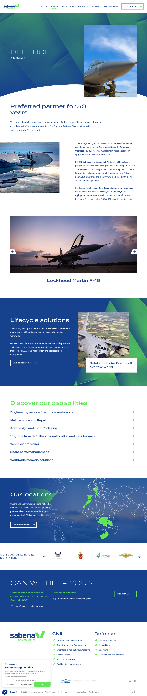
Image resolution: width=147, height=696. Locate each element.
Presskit (13, 692)
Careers (95, 6)
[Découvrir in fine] (134, 691)
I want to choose (26, 684)
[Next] (135, 251)
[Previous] (12, 251)
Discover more (21, 524)
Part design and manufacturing (33, 428)
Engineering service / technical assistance (41, 412)
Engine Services (64, 654)
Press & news (111, 6)
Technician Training (24, 444)
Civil (63, 6)
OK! (42, 684)
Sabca (86, 162)
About (72, 6)
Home (44, 6)
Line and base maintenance (69, 640)
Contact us (130, 6)
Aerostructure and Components (71, 645)
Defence (54, 6)
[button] (5, 692)
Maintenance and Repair (28, 420)
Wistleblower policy (96, 692)
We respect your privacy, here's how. (16, 677)
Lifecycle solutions (107, 640)
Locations (83, 6)
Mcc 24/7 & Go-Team (66, 659)
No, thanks (10, 684)
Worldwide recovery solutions (31, 460)
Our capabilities (22, 363)
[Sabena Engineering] (11, 6)
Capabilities (104, 645)
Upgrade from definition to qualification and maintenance (53, 436)
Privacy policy (80, 692)
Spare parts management (29, 452)
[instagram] (134, 681)
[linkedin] (129, 681)
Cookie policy (66, 692)
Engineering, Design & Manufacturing (73, 650)
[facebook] (125, 681)
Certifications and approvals (69, 664)
